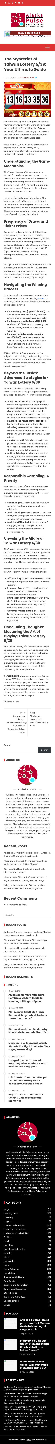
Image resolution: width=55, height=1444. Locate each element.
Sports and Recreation (15, 1289)
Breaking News (11, 1213)
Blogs (6, 1209)
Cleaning (8, 1217)
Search (7, 745)
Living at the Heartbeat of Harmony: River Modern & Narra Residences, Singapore (28, 1063)
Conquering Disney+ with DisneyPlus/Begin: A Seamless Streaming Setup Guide (17, 722)
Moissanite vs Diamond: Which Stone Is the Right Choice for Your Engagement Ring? (29, 1046)
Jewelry (7, 1253)
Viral (29, 1439)
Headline (8, 1245)
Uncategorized (11, 1301)
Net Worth (9, 1261)
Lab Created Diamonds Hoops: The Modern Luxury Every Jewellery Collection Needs (27, 1080)
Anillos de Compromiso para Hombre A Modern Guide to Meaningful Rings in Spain (26, 998)
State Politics (10, 1293)
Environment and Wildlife (16, 1233)
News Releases (11, 1269)
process (42, 298)
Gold (6, 1241)
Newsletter (9, 1273)
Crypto (7, 1221)
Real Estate (9, 1281)
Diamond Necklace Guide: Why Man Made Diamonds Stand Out (28, 1030)
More (17, 702)
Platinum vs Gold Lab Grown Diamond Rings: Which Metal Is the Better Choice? (27, 1015)
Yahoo (7, 1305)
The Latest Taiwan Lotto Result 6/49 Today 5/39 (39, 719)
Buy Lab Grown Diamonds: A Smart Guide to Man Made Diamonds (26, 1097)
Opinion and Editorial (14, 1277)
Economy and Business (15, 1229)
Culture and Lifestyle (14, 1225)
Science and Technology (16, 1285)
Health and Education (14, 1249)
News (6, 1265)
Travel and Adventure (14, 1297)
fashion (7, 1237)
